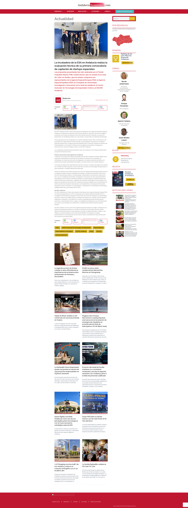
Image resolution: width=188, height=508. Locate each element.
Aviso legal (84, 501)
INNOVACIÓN (82, 11)
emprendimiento (98, 227)
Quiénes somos (56, 501)
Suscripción (130, 179)
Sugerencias (66, 501)
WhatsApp (66, 108)
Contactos (75, 501)
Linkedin (102, 108)
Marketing (125, 156)
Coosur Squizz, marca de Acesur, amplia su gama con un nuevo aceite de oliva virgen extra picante (131, 219)
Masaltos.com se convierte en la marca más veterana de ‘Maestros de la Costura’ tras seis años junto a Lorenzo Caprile (131, 234)
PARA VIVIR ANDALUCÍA (124, 11)
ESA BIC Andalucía (81, 231)
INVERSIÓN (70, 11)
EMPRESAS (57, 11)
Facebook (76, 108)
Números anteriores (130, 184)
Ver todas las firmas (124, 148)
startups (98, 231)
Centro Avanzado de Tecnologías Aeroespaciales (76, 227)
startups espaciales (61, 235)
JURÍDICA (107, 11)
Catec (57, 227)
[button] (62, 11)
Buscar (132, 18)
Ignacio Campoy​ (124, 121)
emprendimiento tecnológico (64, 231)
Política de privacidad (95, 501)
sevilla (91, 231)
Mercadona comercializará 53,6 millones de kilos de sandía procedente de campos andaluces (131, 212)
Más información (127, 62)
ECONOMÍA (95, 11)
